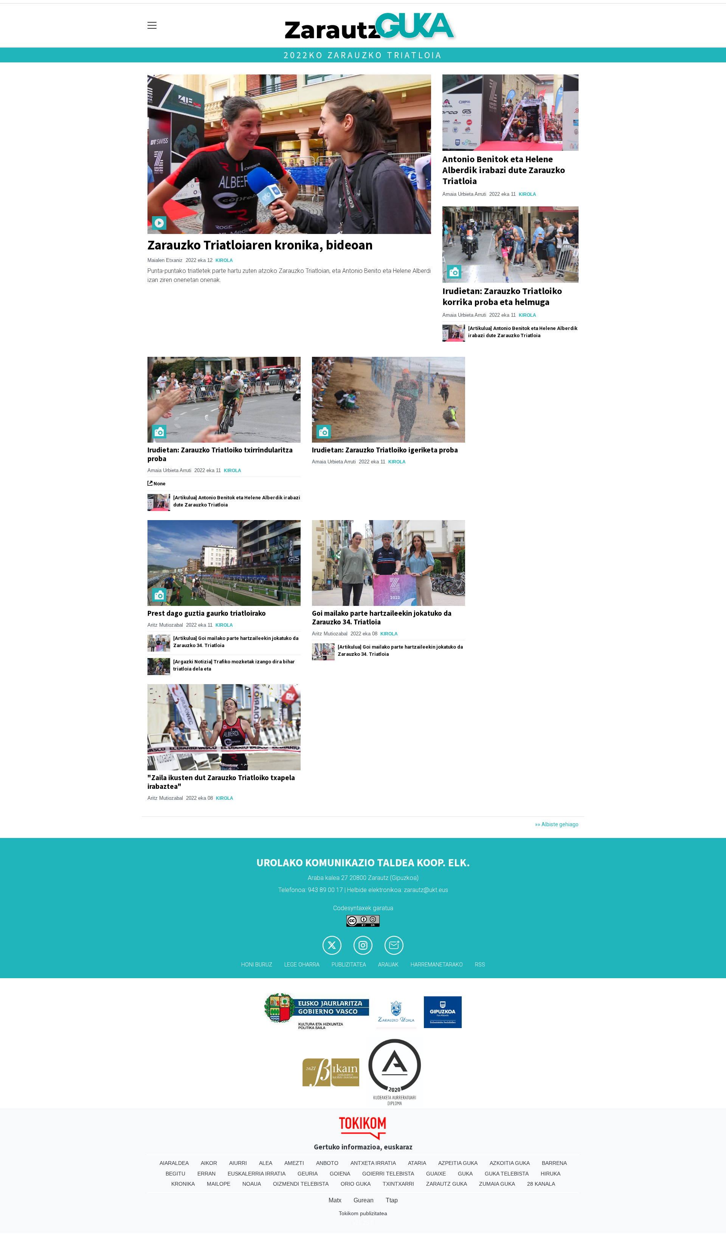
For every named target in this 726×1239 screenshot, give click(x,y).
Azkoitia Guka (510, 1163)
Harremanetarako (437, 965)
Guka (465, 1174)
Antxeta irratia (373, 1163)
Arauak (388, 965)
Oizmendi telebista (301, 1184)
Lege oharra (302, 965)
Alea (265, 1163)
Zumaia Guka (497, 1184)
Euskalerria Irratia (256, 1174)
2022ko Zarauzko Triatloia (363, 55)
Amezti (294, 1163)
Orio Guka (356, 1184)
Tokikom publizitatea (363, 1213)
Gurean (364, 1200)
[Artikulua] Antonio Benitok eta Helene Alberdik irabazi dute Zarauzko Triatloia (522, 331)
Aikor (209, 1163)
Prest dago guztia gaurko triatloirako (206, 613)
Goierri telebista (388, 1174)
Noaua (251, 1184)
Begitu (175, 1174)
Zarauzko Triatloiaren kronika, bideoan (260, 244)
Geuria (308, 1174)
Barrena (554, 1163)
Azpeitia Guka (458, 1163)
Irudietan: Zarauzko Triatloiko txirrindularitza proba (220, 454)
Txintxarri (398, 1184)
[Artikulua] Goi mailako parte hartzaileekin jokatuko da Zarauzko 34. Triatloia (235, 641)
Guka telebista (507, 1174)
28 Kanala (541, 1184)
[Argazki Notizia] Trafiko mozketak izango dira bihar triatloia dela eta (234, 665)
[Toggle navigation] (152, 25)
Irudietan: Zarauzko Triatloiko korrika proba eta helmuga (502, 296)
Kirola (224, 260)
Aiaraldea (174, 1163)
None (159, 483)
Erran (206, 1174)
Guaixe (436, 1174)
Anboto (327, 1163)
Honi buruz (256, 965)
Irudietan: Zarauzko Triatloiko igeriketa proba (385, 449)
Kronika (183, 1184)
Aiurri (238, 1163)
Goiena (340, 1174)
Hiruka (550, 1174)
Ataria (417, 1163)
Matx (335, 1200)
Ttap (392, 1200)
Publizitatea (349, 965)
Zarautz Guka (446, 1184)
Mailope (218, 1184)
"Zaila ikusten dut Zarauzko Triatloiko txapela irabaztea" (221, 782)
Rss (480, 965)
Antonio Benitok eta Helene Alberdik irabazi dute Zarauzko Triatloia (503, 170)
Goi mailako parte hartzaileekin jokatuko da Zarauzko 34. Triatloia (381, 617)
